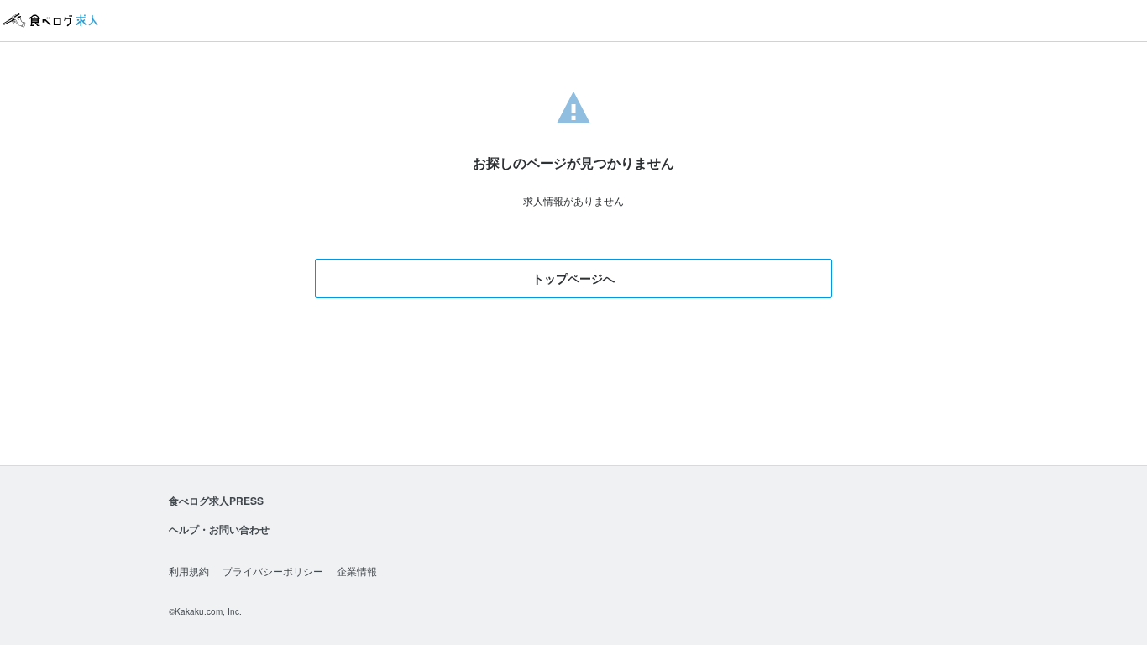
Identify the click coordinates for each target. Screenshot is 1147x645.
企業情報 (357, 571)
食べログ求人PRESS (216, 500)
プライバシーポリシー (273, 571)
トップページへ (573, 278)
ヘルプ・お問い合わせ (219, 529)
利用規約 (189, 571)
